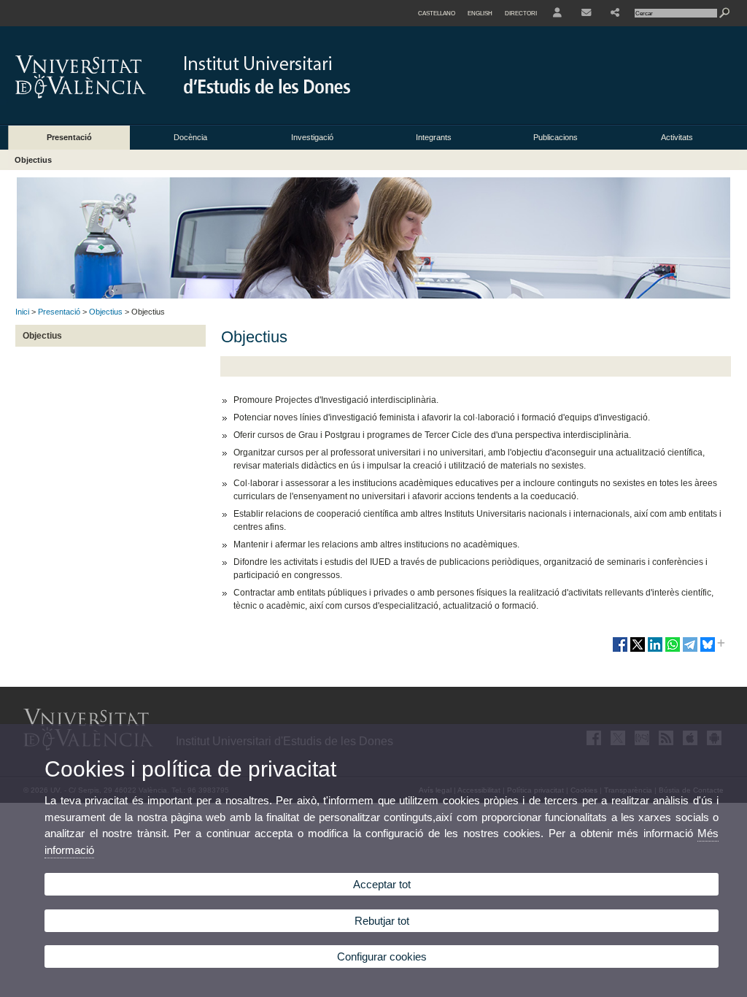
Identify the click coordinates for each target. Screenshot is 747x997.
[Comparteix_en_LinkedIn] (655, 650)
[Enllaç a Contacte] (586, 13)
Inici (22, 311)
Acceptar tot (382, 884)
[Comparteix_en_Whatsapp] (672, 650)
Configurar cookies (382, 956)
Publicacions (555, 137)
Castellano (436, 13)
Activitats (677, 137)
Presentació (69, 137)
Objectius (33, 159)
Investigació (312, 137)
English (480, 13)
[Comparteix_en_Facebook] (620, 650)
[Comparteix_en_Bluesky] (707, 650)
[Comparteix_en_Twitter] (637, 650)
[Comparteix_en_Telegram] (690, 650)
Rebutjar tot (382, 921)
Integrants (434, 137)
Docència (190, 137)
